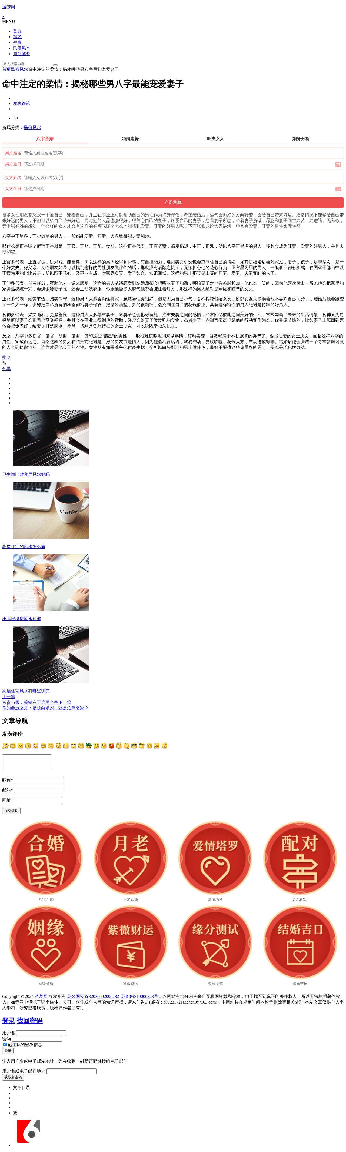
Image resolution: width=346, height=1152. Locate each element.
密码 (6, 1038)
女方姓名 (13, 177)
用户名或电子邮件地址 (23, 1071)
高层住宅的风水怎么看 (23, 546)
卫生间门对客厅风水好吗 (26, 474)
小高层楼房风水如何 (21, 618)
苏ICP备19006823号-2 (141, 996)
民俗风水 (21, 48)
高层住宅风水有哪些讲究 (26, 691)
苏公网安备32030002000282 (93, 996)
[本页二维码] (28, 1145)
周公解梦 (21, 53)
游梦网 (8, 7)
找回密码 (30, 1020)
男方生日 (13, 164)
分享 (6, 368)
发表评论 (21, 103)
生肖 (17, 42)
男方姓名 (13, 153)
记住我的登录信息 (25, 1044)
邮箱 (7, 790)
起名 (17, 36)
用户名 (8, 1033)
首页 (17, 31)
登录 (8, 1020)
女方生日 (13, 189)
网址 (6, 800)
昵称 (7, 780)
